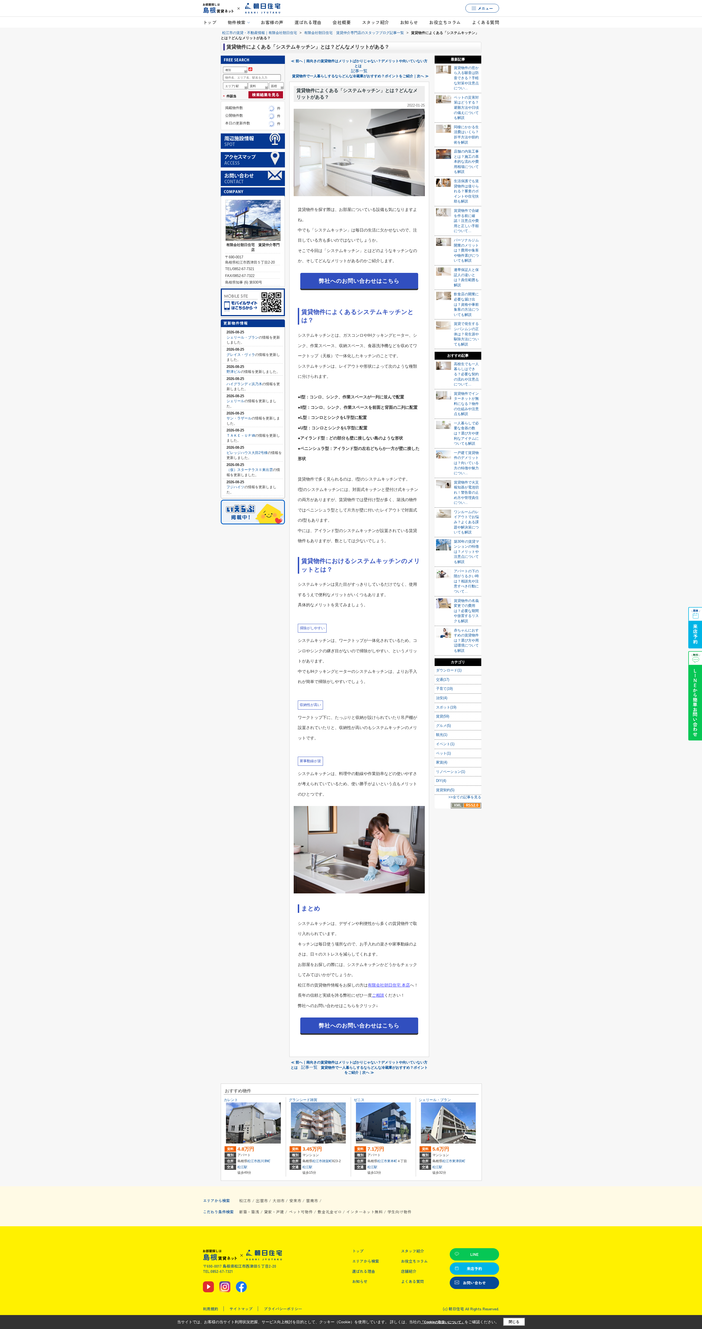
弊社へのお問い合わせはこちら (359, 281)
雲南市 (312, 1200)
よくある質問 (485, 22)
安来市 (295, 1200)
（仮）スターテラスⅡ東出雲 (250, 470)
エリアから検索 (365, 1261)
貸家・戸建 (274, 1211)
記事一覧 (359, 71)
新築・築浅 (249, 1211)
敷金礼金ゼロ (330, 1211)
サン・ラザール (239, 418)
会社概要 (342, 22)
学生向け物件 (399, 1211)
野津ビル (234, 372)
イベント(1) (445, 744)
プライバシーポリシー (283, 1308)
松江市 (252, 1161)
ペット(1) (443, 753)
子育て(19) (444, 689)
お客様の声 (272, 22)
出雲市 (262, 1200)
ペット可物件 (301, 1211)
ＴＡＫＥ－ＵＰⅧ (241, 435)
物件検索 (237, 22)
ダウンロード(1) (449, 670)
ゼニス (359, 1100)
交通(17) (442, 680)
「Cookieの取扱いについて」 (443, 1322)
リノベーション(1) (450, 772)
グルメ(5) (443, 726)
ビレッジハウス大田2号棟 (247, 453)
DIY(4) (441, 781)
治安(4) (441, 698)
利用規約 (210, 1308)
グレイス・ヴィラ (241, 355)
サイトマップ (241, 1308)
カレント (231, 1100)
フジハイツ (235, 487)
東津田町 (458, 1161)
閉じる (514, 1322)
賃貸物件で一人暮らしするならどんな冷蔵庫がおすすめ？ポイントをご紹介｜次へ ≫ (360, 76)
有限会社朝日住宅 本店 (389, 985)
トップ (209, 22)
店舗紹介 (408, 1271)
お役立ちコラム (445, 22)
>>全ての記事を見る (464, 797)
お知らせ (409, 22)
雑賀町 (327, 1161)
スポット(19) (446, 707)
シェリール (235, 401)
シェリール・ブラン (243, 337)
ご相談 (378, 995)
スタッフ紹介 (375, 22)
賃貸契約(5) (445, 790)
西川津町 (263, 1161)
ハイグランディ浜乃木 (244, 384)
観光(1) (441, 735)
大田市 (279, 1200)
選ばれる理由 (308, 22)
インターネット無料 (364, 1211)
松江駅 (242, 1167)
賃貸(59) (442, 716)
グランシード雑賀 (303, 1100)
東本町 (392, 1161)
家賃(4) (441, 762)
